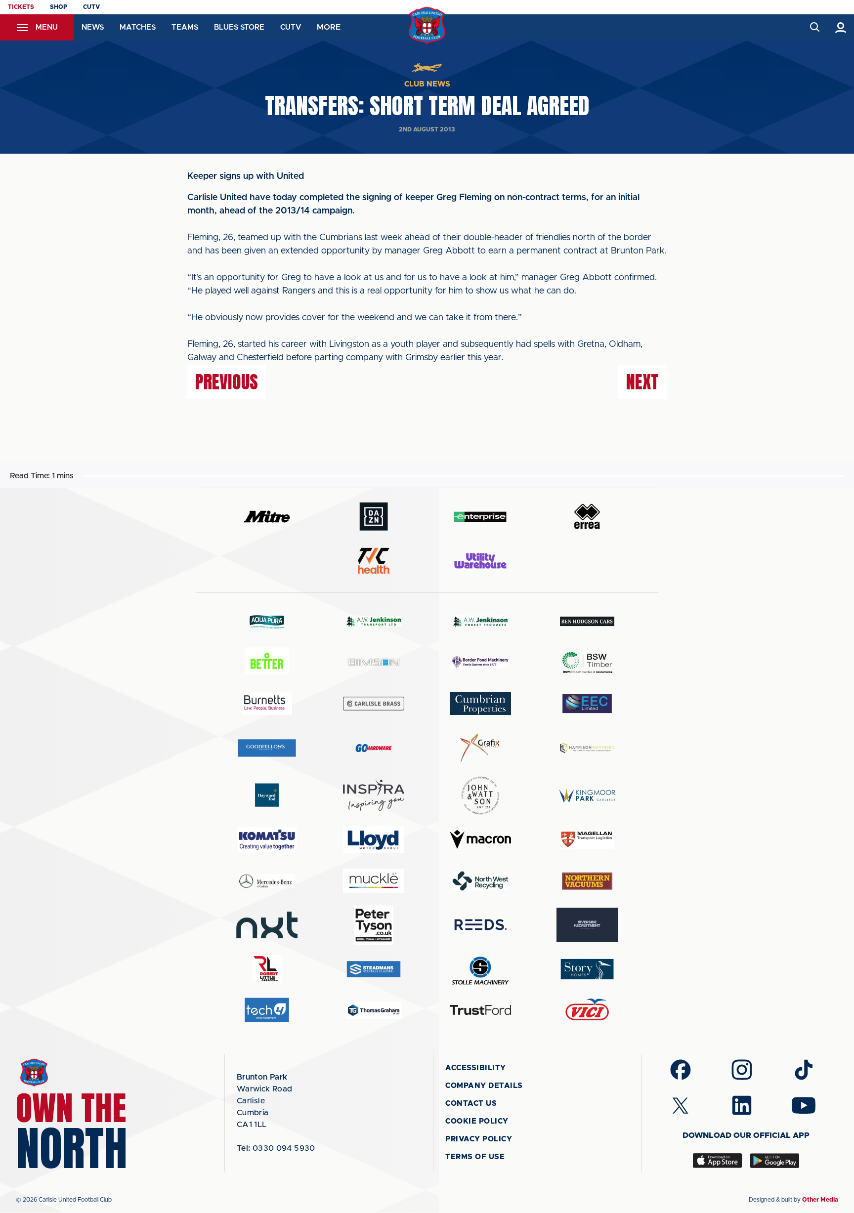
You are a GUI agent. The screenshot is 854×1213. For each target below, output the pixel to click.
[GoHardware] (373, 748)
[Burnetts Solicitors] (267, 703)
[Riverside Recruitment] (587, 925)
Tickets (21, 7)
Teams (184, 27)
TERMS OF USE (475, 1157)
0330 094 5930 (276, 1148)
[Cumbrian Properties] (480, 703)
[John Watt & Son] (480, 795)
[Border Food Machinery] (480, 662)
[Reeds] (480, 924)
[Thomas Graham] (373, 1010)
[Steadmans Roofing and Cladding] (373, 969)
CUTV (91, 7)
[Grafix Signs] (480, 747)
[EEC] (587, 703)
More (329, 27)
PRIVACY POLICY (478, 1139)
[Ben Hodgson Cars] (587, 621)
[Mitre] (267, 516)
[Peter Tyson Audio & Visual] (373, 925)
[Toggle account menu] (841, 27)
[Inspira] (373, 795)
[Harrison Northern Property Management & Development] (587, 747)
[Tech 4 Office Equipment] (267, 1010)
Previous (226, 382)
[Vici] (587, 1010)
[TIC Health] (373, 561)
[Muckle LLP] (373, 881)
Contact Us (471, 1103)
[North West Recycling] (480, 880)
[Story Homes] (587, 969)
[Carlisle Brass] (373, 704)
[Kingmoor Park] (587, 795)
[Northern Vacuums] (587, 880)
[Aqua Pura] (267, 621)
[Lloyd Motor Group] (373, 839)
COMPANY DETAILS (484, 1085)
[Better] (267, 662)
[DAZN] (373, 516)
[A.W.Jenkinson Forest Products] (480, 621)
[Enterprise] (480, 516)
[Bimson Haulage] (373, 662)
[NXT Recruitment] (267, 925)
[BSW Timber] (587, 662)
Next (642, 382)
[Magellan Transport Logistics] (587, 839)
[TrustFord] (480, 1010)
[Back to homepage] (427, 25)
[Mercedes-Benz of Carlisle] (267, 880)
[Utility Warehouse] (480, 560)
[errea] (587, 516)
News (93, 27)
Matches (138, 27)
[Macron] (480, 839)
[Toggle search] (814, 27)
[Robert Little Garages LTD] (267, 969)
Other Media (820, 1200)
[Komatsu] (267, 839)
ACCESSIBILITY (475, 1068)
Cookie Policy (477, 1121)
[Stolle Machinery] (480, 969)
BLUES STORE (239, 27)
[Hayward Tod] (267, 795)
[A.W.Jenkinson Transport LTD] (373, 621)
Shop (58, 7)
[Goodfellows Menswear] (267, 747)
